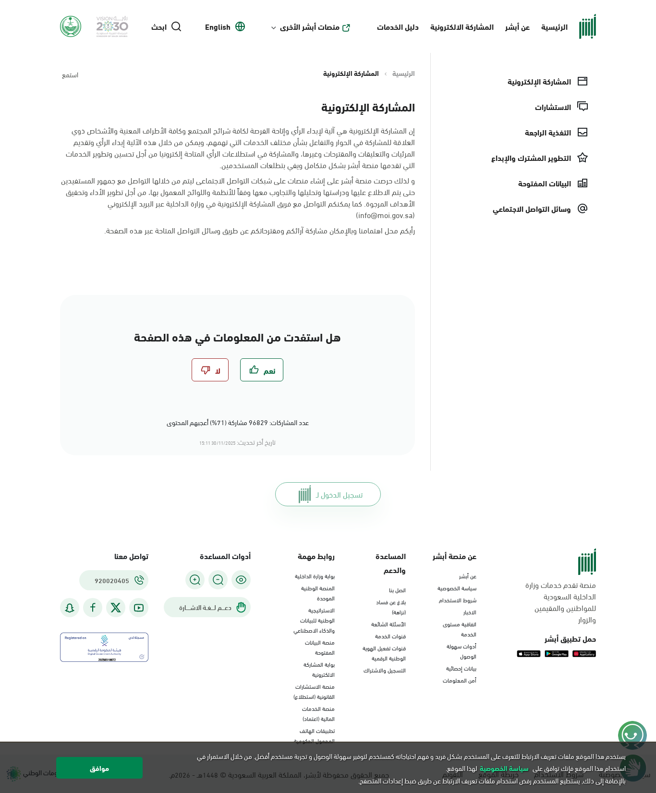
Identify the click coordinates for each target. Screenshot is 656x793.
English (218, 26)
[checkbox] (261, 369)
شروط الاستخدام (457, 599)
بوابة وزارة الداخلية (315, 575)
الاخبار (469, 611)
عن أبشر (517, 26)
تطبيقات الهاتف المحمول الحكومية (314, 735)
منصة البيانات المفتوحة (320, 646)
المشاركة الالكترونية (462, 26)
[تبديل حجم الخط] (218, 580)
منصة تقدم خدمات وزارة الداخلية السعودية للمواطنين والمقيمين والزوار (560, 602)
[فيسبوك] (92, 608)
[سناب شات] (69, 608)
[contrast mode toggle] (241, 580)
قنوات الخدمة (390, 635)
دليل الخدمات (398, 26)
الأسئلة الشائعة (388, 623)
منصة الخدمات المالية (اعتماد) (318, 713)
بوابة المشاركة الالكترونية (319, 669)
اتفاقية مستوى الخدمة (459, 628)
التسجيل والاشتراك (385, 669)
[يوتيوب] (139, 608)
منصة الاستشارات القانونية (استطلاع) (314, 691)
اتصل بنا (397, 589)
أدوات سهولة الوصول (461, 650)
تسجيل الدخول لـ (339, 494)
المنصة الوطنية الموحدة (318, 592)
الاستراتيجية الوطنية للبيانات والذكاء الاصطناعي (314, 619)
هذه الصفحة (124, 230)
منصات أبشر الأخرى (309, 26)
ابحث (159, 26)
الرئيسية (554, 26)
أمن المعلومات (459, 679)
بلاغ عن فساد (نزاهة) (391, 606)
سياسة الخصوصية (456, 587)
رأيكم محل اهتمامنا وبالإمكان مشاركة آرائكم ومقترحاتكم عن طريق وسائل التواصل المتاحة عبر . (259, 230)
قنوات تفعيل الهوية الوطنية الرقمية (384, 652)
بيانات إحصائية (461, 667)
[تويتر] (115, 607)
